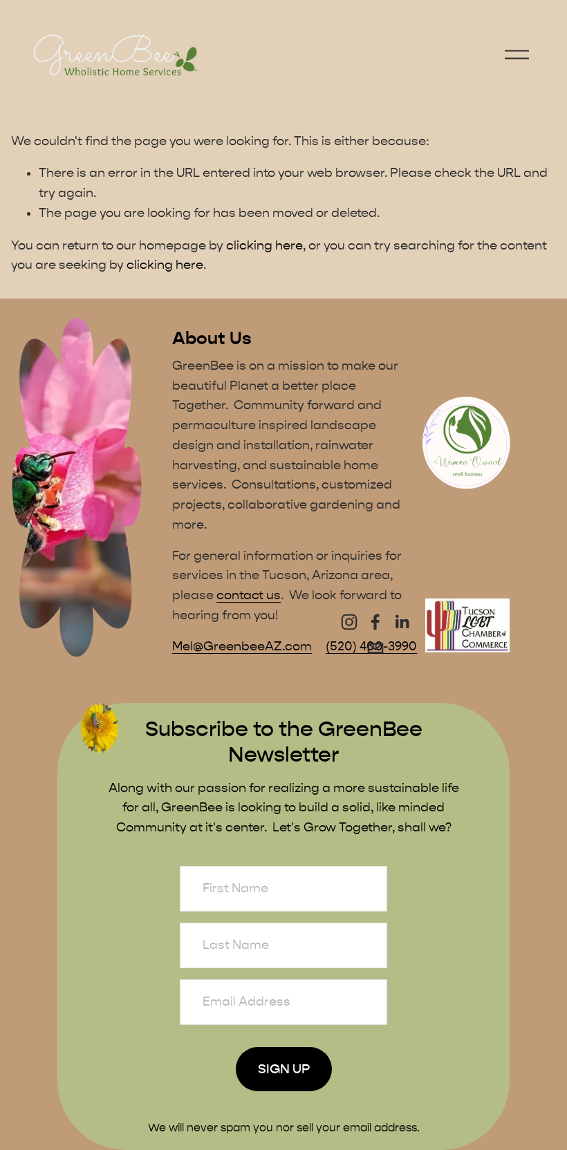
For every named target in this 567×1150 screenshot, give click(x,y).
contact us (248, 595)
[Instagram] (349, 622)
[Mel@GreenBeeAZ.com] (375, 648)
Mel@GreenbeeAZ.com (242, 646)
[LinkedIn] (401, 622)
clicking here (264, 245)
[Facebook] (375, 622)
